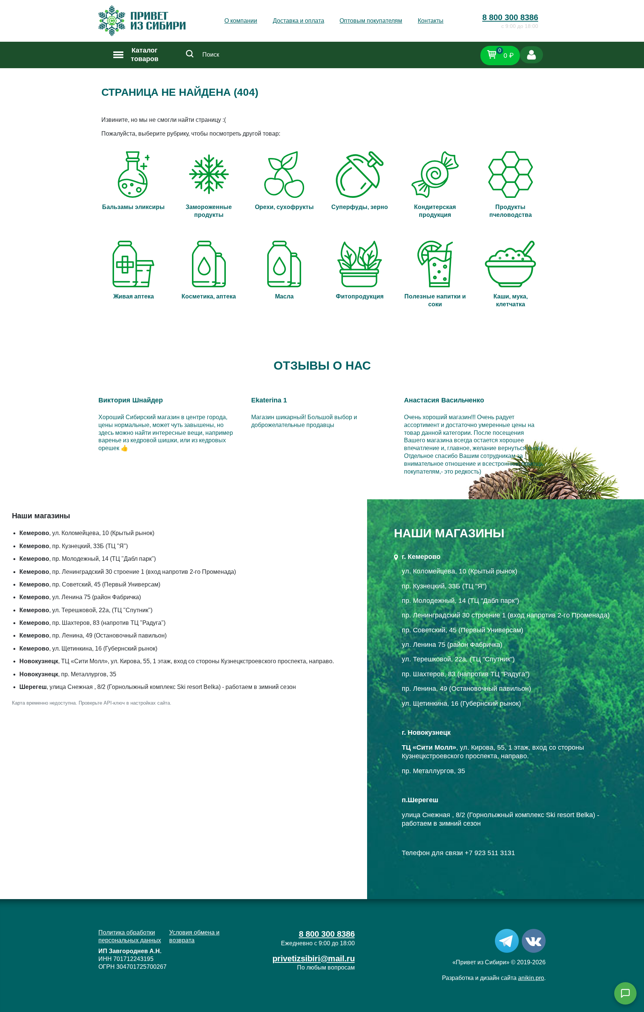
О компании (240, 21)
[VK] (534, 940)
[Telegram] (507, 940)
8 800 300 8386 (510, 17)
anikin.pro (531, 978)
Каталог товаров (144, 55)
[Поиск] (189, 55)
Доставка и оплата (298, 21)
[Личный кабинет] (531, 54)
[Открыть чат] (625, 993)
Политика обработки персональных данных (129, 936)
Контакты (430, 21)
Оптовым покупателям (371, 21)
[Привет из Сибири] (142, 21)
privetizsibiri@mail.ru (313, 958)
